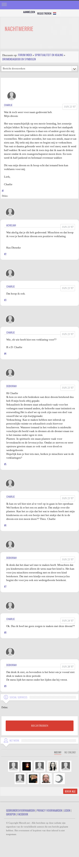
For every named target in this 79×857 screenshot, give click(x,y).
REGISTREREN (39, 725)
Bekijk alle (70, 791)
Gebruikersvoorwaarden (20, 810)
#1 (3, 190)
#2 (5, 254)
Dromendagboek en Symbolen (19, 59)
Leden (67, 810)
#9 (5, 686)
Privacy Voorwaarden (49, 810)
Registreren (44, 13)
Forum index (25, 55)
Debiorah (11, 386)
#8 (5, 632)
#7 (5, 586)
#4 (5, 353)
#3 (5, 300)
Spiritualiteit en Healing (49, 55)
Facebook (22, 814)
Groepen (11, 814)
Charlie (8, 105)
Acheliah (11, 225)
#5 (5, 464)
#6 (5, 525)
